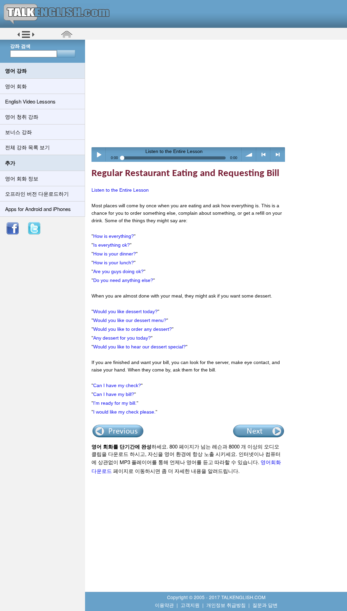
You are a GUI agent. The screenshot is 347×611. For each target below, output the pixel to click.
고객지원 (190, 605)
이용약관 (164, 605)
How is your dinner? (114, 253)
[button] (26, 37)
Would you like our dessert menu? (129, 320)
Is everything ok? (111, 245)
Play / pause (98, 154)
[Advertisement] (218, 93)
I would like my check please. (124, 412)
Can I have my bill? (113, 394)
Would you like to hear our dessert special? (139, 346)
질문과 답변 (265, 605)
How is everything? (113, 236)
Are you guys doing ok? (118, 271)
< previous (263, 154)
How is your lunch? (113, 262)
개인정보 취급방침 (226, 605)
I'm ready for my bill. (115, 403)
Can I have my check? (117, 385)
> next (277, 154)
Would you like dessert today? (125, 311)
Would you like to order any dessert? (132, 329)
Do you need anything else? (123, 280)
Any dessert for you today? (122, 338)
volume (249, 154)
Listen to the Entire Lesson (120, 190)
